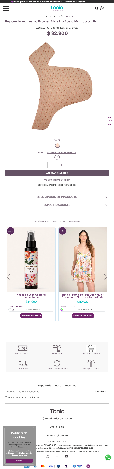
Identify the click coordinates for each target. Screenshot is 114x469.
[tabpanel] (31, 274)
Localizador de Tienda (58, 418)
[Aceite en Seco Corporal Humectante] (31, 259)
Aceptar (19, 461)
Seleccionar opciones (33, 310)
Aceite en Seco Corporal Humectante (31, 296)
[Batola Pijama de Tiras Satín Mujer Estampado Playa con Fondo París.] (83, 259)
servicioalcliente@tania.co (80, 448)
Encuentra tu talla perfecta (61, 153)
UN (57, 157)
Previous (8, 277)
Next (105, 277)
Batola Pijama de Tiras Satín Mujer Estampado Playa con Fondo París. (83, 296)
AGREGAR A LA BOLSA (57, 173)
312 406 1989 (50, 445)
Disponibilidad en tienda (58, 180)
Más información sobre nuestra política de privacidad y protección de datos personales (19, 453)
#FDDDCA (58, 145)
